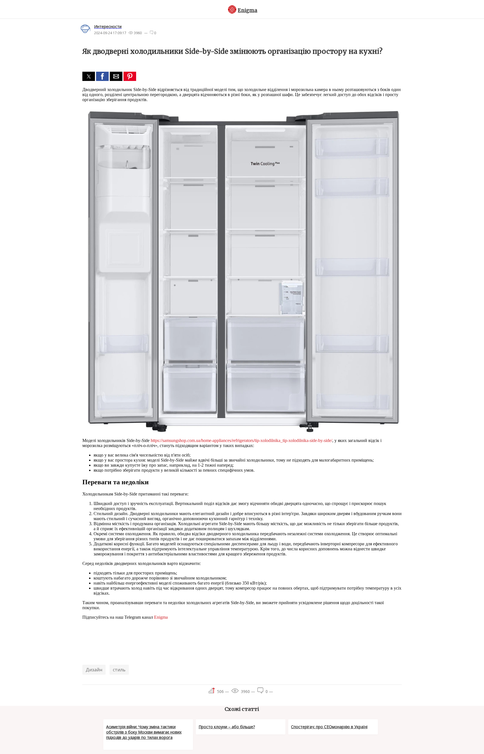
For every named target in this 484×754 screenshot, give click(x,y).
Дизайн (94, 670)
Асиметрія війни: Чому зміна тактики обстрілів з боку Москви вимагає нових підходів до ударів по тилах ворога (144, 732)
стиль (119, 670)
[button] (88, 76)
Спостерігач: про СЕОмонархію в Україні (329, 726)
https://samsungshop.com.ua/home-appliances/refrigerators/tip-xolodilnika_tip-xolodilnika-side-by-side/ (241, 440)
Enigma (247, 10)
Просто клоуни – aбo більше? (227, 726)
